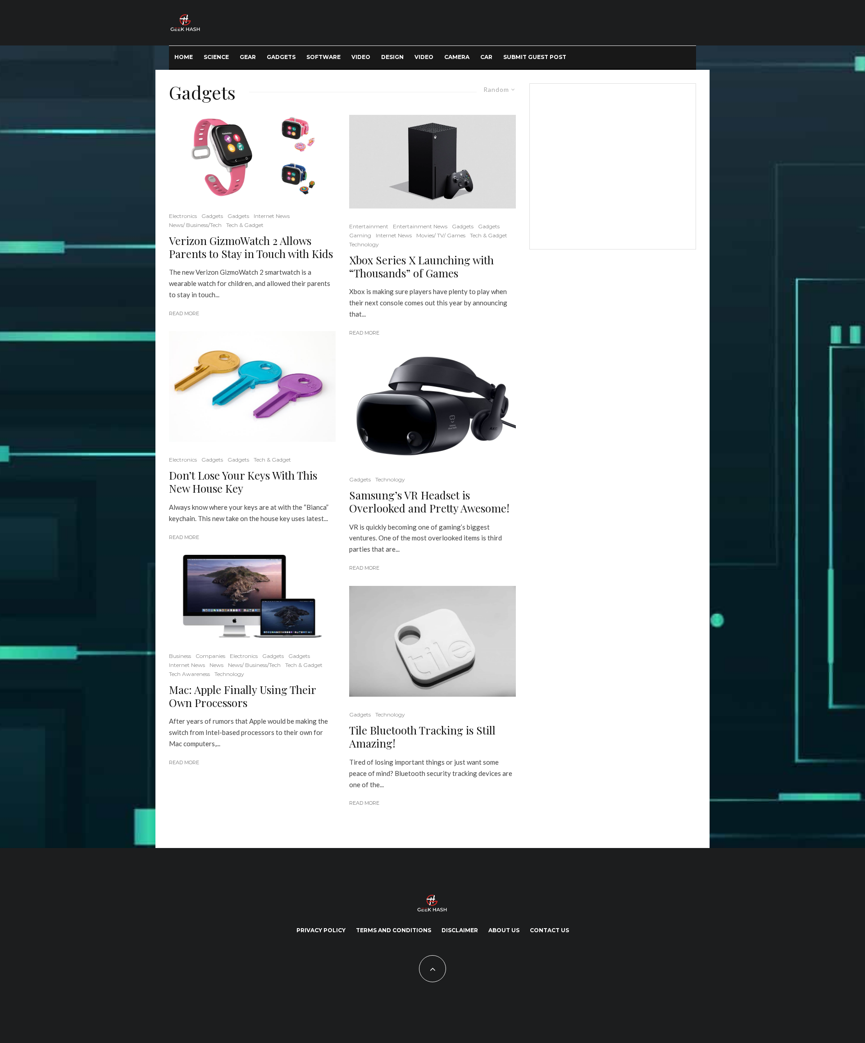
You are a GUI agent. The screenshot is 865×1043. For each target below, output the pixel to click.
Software (323, 57)
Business (180, 656)
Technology (229, 674)
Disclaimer (460, 930)
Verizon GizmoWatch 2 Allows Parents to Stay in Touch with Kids (251, 247)
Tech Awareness (189, 674)
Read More (184, 313)
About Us (503, 930)
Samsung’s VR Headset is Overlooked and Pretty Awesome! (429, 502)
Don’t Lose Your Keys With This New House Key (243, 482)
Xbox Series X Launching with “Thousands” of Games (421, 267)
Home (183, 57)
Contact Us (549, 930)
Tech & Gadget (245, 225)
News (216, 665)
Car (486, 57)
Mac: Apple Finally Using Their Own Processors (242, 696)
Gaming (360, 235)
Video (360, 57)
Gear (248, 57)
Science (216, 57)
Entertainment (368, 226)
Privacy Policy (321, 930)
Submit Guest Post (534, 57)
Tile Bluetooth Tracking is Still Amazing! (422, 737)
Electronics (183, 216)
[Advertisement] (610, 164)
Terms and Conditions (393, 930)
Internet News (272, 216)
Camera (456, 57)
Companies (210, 656)
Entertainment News (420, 226)
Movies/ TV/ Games (440, 235)
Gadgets (281, 57)
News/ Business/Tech (195, 225)
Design (392, 57)
